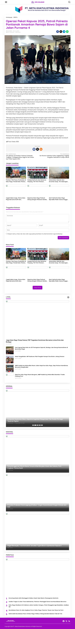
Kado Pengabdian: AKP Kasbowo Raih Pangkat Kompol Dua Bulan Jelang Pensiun (39, 356)
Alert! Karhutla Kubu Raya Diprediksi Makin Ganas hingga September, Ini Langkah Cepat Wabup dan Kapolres (58, 198)
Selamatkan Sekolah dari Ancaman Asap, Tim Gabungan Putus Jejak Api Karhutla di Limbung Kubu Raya (58, 180)
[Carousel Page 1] (33, 425)
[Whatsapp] (67, 31)
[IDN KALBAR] (38, 2)
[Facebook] (34, 149)
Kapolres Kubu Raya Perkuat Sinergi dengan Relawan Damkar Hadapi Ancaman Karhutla (37, 198)
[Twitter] (37, 149)
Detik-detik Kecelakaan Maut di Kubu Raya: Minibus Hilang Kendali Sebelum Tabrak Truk (35, 613)
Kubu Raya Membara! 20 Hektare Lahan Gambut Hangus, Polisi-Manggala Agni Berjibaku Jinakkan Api (39, 605)
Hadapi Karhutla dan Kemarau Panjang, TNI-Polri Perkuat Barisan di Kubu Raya (36, 180)
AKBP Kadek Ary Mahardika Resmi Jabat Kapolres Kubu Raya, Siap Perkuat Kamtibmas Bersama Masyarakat (41, 366)
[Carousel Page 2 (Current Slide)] (35, 425)
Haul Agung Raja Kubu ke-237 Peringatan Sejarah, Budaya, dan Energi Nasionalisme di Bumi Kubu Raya (41, 348)
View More (37, 287)
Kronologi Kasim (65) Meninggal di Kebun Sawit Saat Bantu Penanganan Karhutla (33, 598)
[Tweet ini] (60, 31)
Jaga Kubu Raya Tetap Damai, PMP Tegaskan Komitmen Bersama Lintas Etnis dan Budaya (35, 341)
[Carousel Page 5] (42, 425)
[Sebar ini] (57, 31)
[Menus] (6, 2)
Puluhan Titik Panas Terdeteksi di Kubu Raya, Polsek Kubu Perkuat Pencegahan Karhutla (16, 180)
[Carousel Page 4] (40, 425)
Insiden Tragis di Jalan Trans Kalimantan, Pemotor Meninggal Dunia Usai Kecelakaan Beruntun (37, 601)
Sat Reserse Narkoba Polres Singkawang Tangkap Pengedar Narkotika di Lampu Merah (54, 155)
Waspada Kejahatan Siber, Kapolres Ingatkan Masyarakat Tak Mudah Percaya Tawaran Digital (35, 420)
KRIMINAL (12, 32)
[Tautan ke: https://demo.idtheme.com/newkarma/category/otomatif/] (68, 297)
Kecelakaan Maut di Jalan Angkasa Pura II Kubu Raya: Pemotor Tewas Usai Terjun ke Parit (36, 610)
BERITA (7, 32)
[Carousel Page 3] (37, 425)
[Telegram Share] (64, 31)
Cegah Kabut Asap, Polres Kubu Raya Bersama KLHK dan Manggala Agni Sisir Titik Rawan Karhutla (15, 198)
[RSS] (41, 149)
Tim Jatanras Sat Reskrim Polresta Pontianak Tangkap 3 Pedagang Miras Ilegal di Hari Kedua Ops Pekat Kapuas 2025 (20, 156)
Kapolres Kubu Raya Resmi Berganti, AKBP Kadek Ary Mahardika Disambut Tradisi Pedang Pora (40, 375)
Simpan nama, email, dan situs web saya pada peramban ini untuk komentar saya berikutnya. (35, 234)
